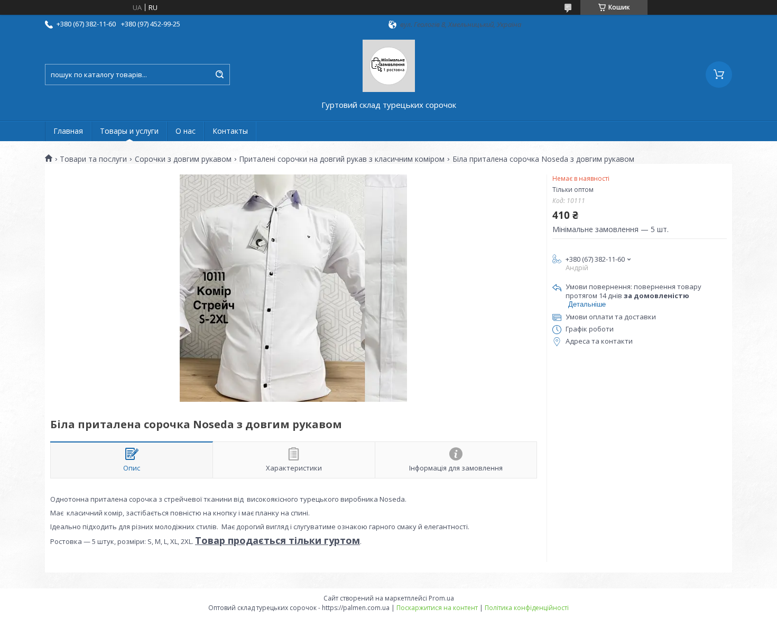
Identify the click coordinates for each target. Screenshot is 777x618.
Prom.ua (441, 598)
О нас (185, 131)
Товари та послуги (93, 159)
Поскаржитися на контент (437, 607)
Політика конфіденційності (527, 607)
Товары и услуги (129, 131)
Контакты (230, 131)
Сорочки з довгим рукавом (183, 159)
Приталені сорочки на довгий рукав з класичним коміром (342, 159)
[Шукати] (219, 74)
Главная (68, 131)
